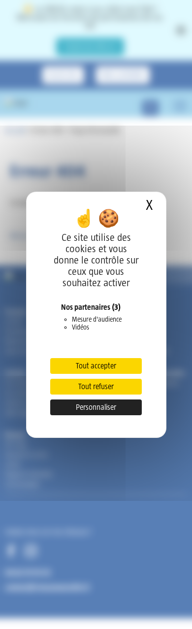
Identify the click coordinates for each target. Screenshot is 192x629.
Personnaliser (96, 407)
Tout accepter (96, 366)
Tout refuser (96, 386)
